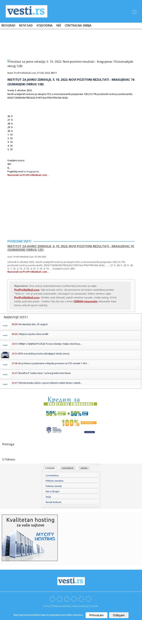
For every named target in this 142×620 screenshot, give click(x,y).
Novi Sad (26, 25)
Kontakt (94, 606)
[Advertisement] (71, 43)
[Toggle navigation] (134, 11)
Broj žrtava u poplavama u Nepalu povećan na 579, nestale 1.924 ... (53, 363)
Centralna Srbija (78, 25)
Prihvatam (96, 615)
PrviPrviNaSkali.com (25, 72)
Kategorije (67, 468)
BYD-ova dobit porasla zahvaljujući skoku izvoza (43, 353)
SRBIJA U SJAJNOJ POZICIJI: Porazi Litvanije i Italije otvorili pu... (50, 343)
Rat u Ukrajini (52, 491)
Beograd (8, 25)
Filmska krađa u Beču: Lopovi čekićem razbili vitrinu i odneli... (50, 382)
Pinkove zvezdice (54, 480)
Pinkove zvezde (54, 486)
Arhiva (84, 468)
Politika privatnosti (61, 606)
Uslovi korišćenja (80, 606)
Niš (58, 25)
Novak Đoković (53, 502)
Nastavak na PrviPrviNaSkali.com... (28, 175)
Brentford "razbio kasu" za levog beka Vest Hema (44, 373)
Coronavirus (52, 475)
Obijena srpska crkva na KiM (33, 334)
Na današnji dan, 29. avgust (33, 324)
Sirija (48, 496)
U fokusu (50, 468)
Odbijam (119, 615)
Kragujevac (33, 171)
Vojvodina (44, 25)
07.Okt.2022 (43, 72)
